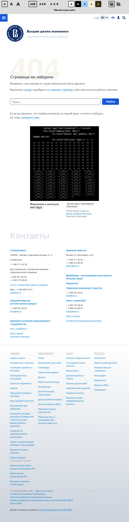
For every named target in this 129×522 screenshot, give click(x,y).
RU (102, 18)
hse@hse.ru (15, 292)
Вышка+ (42, 377)
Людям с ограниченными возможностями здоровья (22, 443)
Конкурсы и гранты (75, 392)
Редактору (90, 491)
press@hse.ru (72, 311)
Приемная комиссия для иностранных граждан (23, 302)
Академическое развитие (78, 388)
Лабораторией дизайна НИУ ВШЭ (55, 509)
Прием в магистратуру (48, 381)
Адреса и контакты (44, 490)
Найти (110, 101)
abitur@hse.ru (72, 265)
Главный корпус (18, 250)
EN (107, 18)
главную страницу (61, 90)
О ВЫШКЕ (15, 353)
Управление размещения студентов (84, 287)
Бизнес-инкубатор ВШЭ (49, 404)
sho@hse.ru (71, 295)
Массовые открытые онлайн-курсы (20, 483)
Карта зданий (16, 333)
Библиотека (99, 357)
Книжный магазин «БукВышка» (102, 369)
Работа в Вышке (18, 457)
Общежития (72, 283)
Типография (100, 375)
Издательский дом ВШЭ (105, 362)
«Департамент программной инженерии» (80, 205)
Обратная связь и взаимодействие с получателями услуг (47, 419)
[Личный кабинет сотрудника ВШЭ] (118, 18)
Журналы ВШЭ (101, 385)
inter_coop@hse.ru (19, 328)
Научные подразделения (78, 357)
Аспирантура (44, 386)
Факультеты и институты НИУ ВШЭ (44, 205)
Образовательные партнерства (47, 410)
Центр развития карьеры (50, 399)
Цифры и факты (18, 357)
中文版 (96, 18)
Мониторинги (72, 370)
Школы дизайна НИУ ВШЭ (78, 213)
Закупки (13, 388)
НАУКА (69, 353)
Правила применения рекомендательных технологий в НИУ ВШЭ (41, 500)
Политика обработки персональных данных (31, 497)
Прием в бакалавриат (48, 372)
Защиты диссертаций (76, 383)
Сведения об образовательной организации (18, 433)
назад (27, 90)
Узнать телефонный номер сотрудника (29, 284)
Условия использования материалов (83, 320)
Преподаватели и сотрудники (18, 377)
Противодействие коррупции (18, 407)
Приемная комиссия (76, 250)
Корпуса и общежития (20, 383)
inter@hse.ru (16, 311)
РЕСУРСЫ (99, 353)
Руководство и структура (22, 362)
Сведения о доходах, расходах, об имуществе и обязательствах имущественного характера (21, 419)
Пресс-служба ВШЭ (76, 300)
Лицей (41, 357)
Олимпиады (44, 367)
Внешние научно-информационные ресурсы (75, 400)
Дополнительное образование (46, 393)
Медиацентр (100, 380)
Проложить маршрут (20, 336)
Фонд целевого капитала (22, 400)
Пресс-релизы (73, 316)
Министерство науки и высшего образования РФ (22, 467)
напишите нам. (30, 117)
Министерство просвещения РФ (18, 475)
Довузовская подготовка (49, 362)
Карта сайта (16, 503)
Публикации (100, 389)
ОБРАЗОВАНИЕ (45, 353)
